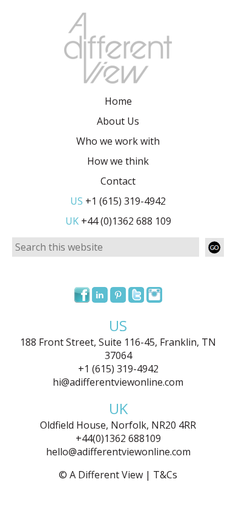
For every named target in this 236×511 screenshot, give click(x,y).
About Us (118, 121)
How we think (118, 161)
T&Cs (165, 474)
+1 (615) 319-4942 (118, 201)
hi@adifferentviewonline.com (118, 382)
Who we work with (118, 141)
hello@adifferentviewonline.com (118, 451)
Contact (118, 181)
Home (118, 101)
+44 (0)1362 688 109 (118, 221)
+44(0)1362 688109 (118, 438)
